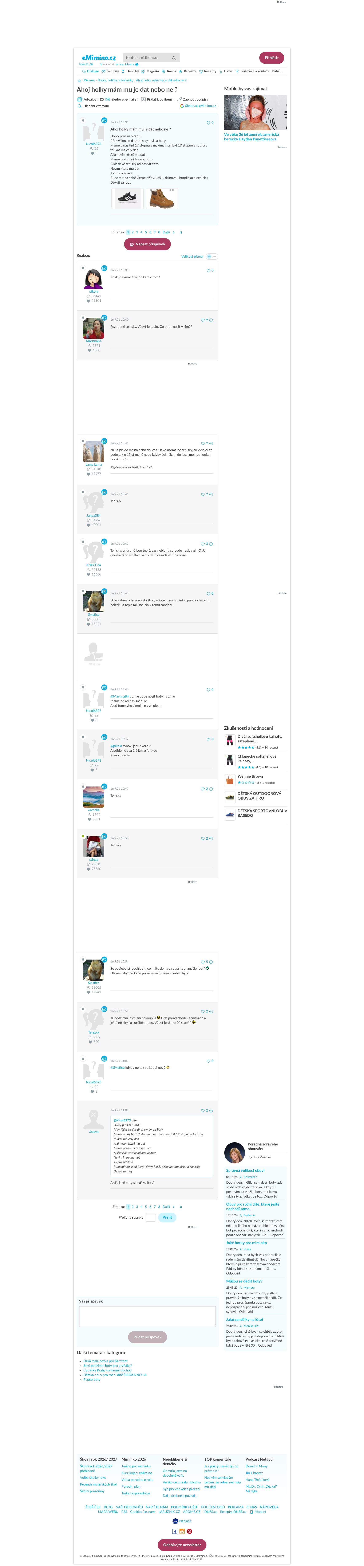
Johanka (130, 64)
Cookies (136, 1512)
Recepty (209, 71)
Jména (171, 71)
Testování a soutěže (254, 71)
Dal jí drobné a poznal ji (180, 1495)
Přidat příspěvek (148, 1337)
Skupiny (112, 71)
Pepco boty (91, 1379)
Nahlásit (184, 1521)
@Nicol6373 (122, 1120)
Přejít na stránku (131, 1217)
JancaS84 (94, 515)
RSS (124, 1512)
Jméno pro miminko (136, 1466)
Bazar (228, 71)
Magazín (152, 71)
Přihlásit (272, 58)
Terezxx (93, 1032)
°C (101, 64)
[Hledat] (174, 57)
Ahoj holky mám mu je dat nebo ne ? (161, 80)
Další (275, 71)
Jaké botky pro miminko (246, 1243)
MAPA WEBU (108, 1512)
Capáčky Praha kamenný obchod (107, 1370)
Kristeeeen (250, 1177)
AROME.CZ (192, 1512)
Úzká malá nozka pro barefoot (105, 1361)
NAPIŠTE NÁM (157, 1507)
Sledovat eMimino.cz (200, 106)
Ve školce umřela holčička (182, 1482)
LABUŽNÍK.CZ (169, 1512)
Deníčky (132, 71)
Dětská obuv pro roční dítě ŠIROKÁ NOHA (115, 1375)
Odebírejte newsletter (182, 1545)
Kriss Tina (93, 565)
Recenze (190, 71)
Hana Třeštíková (257, 1479)
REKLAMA (236, 1507)
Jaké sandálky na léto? (244, 1320)
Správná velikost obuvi (245, 1171)
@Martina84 (119, 696)
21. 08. (86, 64)
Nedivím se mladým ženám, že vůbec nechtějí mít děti (222, 1482)
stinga (93, 859)
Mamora (249, 1287)
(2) (93, 99)
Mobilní (260, 1512)
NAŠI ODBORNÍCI (129, 1507)
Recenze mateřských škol (98, 1484)
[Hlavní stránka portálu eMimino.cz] (79, 80)
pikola (93, 291)
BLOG (108, 1507)
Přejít (167, 1217)
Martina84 (94, 341)
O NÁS (252, 1507)
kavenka (94, 810)
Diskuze (92, 71)
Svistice (93, 614)
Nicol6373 (93, 144)
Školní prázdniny (92, 1491)
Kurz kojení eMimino (137, 1473)
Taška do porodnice (136, 1493)
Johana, (120, 64)
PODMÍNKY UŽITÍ (184, 1507)
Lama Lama (94, 464)
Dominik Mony (257, 1466)
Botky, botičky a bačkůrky (115, 80)
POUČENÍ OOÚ (213, 1507)
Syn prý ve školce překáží (181, 1489)
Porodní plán (131, 1486)
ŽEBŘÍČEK (93, 1507)
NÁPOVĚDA (269, 1507)
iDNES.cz (210, 1512)
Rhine (247, 1249)
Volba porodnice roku (137, 1479)
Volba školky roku (93, 1477)
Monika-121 (251, 1326)
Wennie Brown (250, 776)
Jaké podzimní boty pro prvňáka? (107, 1365)
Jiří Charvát (254, 1473)
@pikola (116, 746)
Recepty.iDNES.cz (233, 1512)
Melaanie (249, 1215)
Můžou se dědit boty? (244, 1281)
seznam (149, 1512)
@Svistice (117, 1067)
